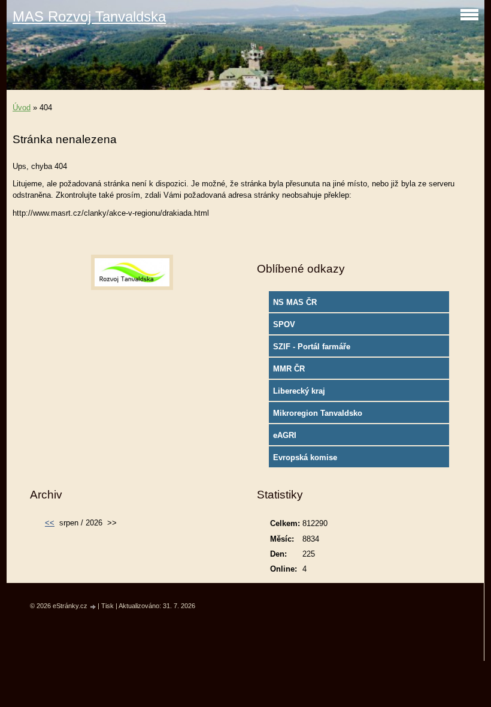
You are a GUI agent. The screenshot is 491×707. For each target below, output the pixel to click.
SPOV (284, 324)
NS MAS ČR (295, 302)
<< (49, 522)
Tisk (107, 605)
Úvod (22, 107)
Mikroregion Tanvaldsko (317, 413)
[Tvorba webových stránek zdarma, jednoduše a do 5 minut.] (93, 606)
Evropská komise (305, 457)
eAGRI (284, 435)
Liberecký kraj (299, 390)
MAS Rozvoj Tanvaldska (89, 16)
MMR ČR (289, 368)
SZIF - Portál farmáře (311, 346)
